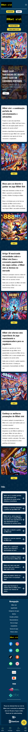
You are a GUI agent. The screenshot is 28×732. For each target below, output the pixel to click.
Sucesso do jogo (14, 629)
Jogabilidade (14, 608)
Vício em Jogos (14, 623)
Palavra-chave (14, 632)
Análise (14, 614)
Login (19, 11)
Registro (10, 11)
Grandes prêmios (14, 617)
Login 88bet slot (14, 29)
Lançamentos (14, 626)
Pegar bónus (14, 26)
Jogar (14, 173)
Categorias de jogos (14, 611)
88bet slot (14, 605)
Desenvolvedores (14, 620)
